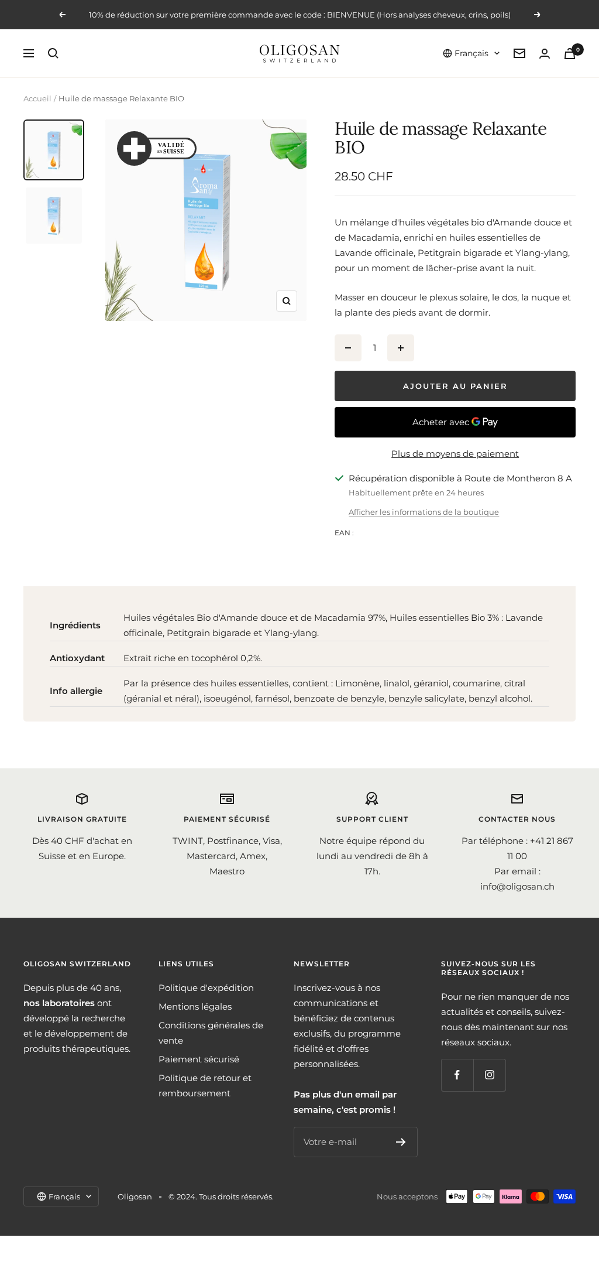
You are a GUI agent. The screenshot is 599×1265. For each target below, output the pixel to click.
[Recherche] (53, 53)
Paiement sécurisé (199, 1059)
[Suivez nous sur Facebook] (457, 1075)
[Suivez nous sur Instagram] (489, 1075)
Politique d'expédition (206, 987)
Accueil (37, 98)
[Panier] (570, 53)
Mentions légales (195, 1006)
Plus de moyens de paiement (455, 453)
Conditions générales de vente (211, 1033)
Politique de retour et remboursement (205, 1085)
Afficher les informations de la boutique (424, 512)
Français (471, 53)
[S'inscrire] (401, 1142)
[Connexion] (544, 54)
